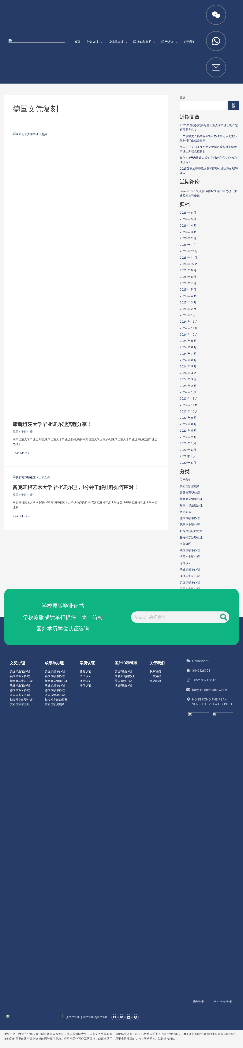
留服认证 (85, 671)
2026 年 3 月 (188, 232)
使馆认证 (85, 681)
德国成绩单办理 (190, 518)
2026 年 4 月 (188, 225)
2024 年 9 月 (188, 341)
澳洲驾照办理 (123, 685)
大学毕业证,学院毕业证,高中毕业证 (87, 1017)
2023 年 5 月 (188, 430)
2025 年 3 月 (188, 302)
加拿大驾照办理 (125, 676)
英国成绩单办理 (55, 676)
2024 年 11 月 (188, 328)
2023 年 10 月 (189, 411)
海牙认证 (185, 563)
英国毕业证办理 (20, 676)
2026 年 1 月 (188, 244)
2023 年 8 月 (188, 424)
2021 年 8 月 (188, 456)
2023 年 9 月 (188, 417)
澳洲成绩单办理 (190, 569)
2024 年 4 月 (188, 373)
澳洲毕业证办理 (190, 576)
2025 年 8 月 (188, 277)
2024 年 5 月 (188, 366)
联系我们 (155, 671)
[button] (100, 41)
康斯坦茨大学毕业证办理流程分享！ (52, 424)
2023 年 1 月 (188, 443)
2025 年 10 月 (189, 264)
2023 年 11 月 (188, 405)
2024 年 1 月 (188, 392)
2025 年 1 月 (188, 315)
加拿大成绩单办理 (191, 499)
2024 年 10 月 (189, 334)
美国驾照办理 (123, 671)
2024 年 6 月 (188, 360)
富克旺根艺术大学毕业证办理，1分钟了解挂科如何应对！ (76, 487)
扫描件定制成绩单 (191, 531)
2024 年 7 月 (188, 353)
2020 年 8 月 (188, 462)
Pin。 (173, 1038)
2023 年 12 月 (189, 398)
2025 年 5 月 (188, 289)
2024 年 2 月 (188, 386)
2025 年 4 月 (188, 296)
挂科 (41, 1034)
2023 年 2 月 (188, 437)
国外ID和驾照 (126, 663)
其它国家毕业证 (190, 492)
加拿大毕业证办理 (191, 505)
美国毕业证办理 (20, 671)
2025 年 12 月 (189, 251)
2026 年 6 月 (188, 212)
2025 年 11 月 (188, 257)
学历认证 (87, 663)
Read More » (21, 453)
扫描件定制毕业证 (191, 537)
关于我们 (185, 480)
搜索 (182, 98)
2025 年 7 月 (188, 283)
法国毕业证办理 (190, 556)
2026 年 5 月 (188, 219)
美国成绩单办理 (190, 582)
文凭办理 (185, 544)
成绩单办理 (54, 663)
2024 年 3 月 (188, 379)
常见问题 (185, 512)
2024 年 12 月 (189, 321)
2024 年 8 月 (188, 347)
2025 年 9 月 (188, 270)
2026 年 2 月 (188, 238)
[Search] (223, 617)
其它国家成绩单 (190, 486)
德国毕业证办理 (23, 432)
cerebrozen (187, 191)
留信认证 (85, 676)
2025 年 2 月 (188, 309)
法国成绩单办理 (190, 550)
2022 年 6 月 (188, 450)
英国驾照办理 (123, 681)
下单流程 (155, 676)
